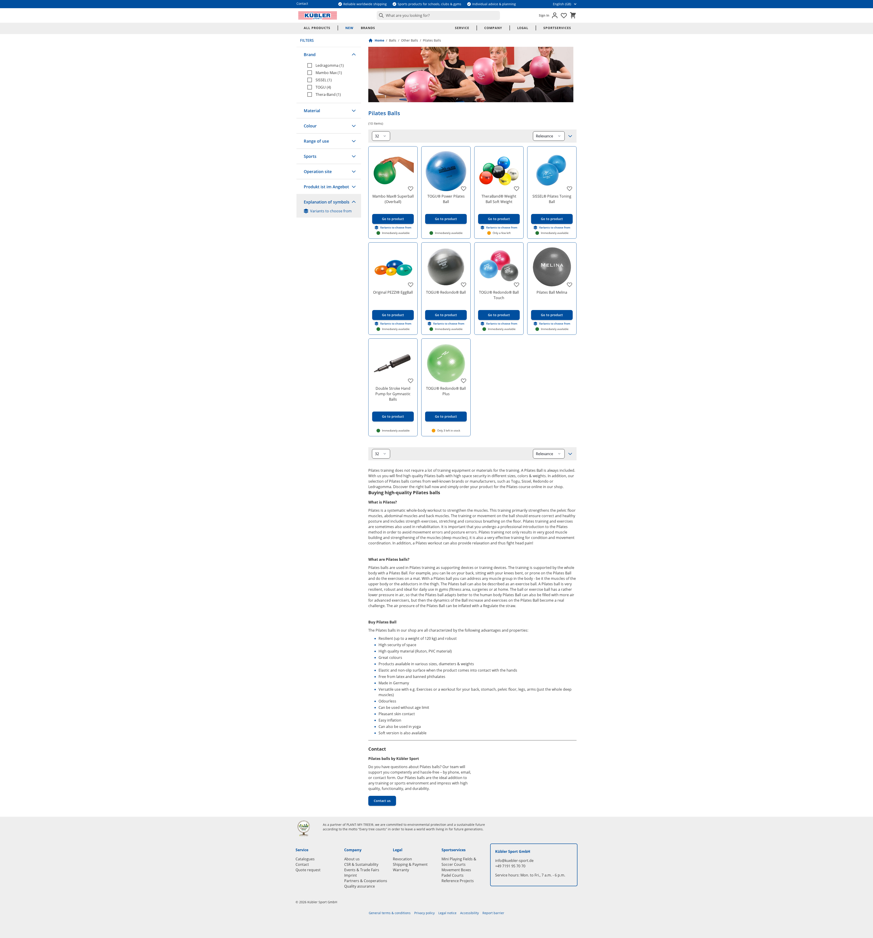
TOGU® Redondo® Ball (446, 292)
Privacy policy (424, 913)
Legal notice (447, 913)
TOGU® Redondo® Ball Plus (446, 391)
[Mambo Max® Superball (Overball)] (393, 171)
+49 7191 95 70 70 (510, 866)
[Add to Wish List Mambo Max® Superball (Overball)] (410, 188)
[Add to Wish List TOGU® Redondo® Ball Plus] (463, 380)
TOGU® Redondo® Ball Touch (499, 295)
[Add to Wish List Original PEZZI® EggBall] (410, 284)
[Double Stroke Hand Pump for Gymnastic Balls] (393, 363)
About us (352, 858)
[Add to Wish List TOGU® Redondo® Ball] (463, 284)
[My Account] (554, 15)
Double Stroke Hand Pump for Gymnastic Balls (393, 394)
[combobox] (438, 15)
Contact (302, 864)
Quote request (308, 869)
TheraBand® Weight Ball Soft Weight (499, 199)
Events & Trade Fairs (361, 869)
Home (379, 40)
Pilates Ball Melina (552, 292)
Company (493, 28)
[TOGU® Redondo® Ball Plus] (446, 363)
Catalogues (305, 858)
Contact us (382, 801)
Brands (368, 28)
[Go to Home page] (317, 15)
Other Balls (409, 40)
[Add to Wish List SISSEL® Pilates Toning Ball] (569, 188)
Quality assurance (359, 886)
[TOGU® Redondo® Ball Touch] (499, 267)
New (349, 28)
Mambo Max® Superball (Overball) (393, 199)
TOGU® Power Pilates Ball (446, 199)
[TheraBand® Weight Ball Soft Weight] (499, 171)
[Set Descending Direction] (570, 136)
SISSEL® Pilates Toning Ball (551, 199)
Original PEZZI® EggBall (393, 292)
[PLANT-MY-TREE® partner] (306, 828)
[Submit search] (380, 15)
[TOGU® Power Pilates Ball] (446, 171)
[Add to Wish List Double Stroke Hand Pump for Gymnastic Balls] (410, 380)
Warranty (401, 869)
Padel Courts (453, 875)
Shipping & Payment (410, 864)
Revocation (402, 858)
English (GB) (562, 4)
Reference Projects (458, 880)
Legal (522, 28)
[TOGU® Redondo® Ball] (446, 267)
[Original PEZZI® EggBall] (393, 267)
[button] (328, 54)
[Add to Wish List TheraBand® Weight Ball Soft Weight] (516, 188)
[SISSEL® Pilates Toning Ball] (552, 171)
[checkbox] (332, 65)
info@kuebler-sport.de (514, 860)
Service (462, 28)
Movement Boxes (456, 869)
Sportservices (557, 28)
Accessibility (469, 913)
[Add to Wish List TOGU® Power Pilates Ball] (463, 188)
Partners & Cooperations (365, 880)
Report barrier (493, 913)
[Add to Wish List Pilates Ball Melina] (569, 284)
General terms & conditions (390, 913)
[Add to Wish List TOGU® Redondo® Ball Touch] (516, 284)
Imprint (350, 875)
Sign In (544, 15)
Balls (392, 40)
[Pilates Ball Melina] (552, 267)
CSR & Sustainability (361, 864)
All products (317, 28)
